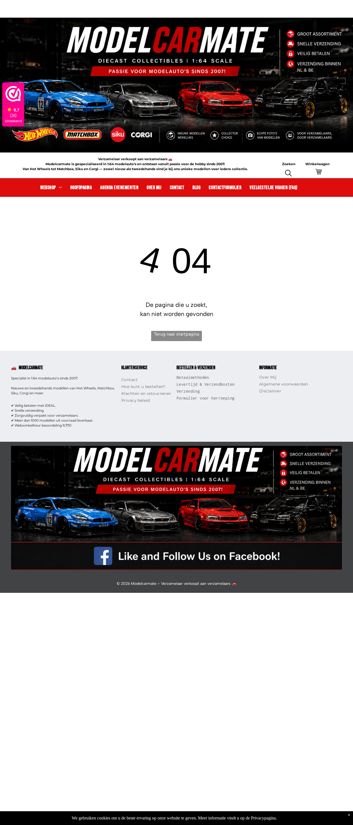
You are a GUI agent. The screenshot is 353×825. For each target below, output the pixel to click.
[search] (288, 174)
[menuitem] (51, 187)
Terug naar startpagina (176, 334)
